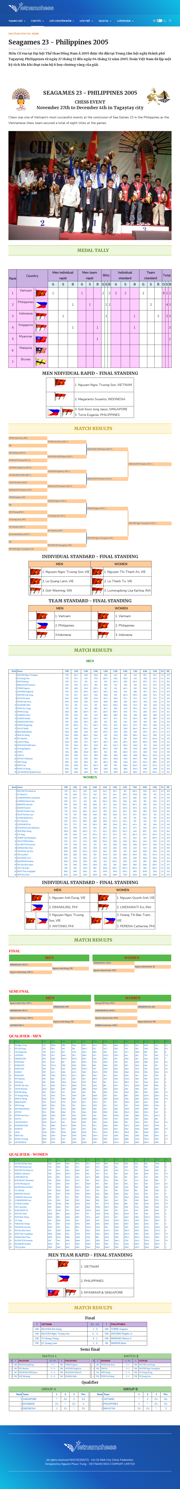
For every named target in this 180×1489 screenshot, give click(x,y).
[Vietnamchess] (31, 7)
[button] (16, 20)
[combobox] (170, 20)
